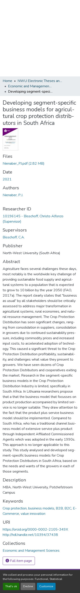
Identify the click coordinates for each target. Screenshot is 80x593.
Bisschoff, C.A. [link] (14, 237)
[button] (31, 550)
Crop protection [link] (15, 508)
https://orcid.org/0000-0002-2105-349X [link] (35, 529)
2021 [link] (7, 179)
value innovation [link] (33, 513)
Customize (46, 586)
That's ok (11, 586)
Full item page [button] (20, 560)
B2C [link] (67, 508)
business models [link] (41, 508)
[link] (40, 163)
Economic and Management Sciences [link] (30, 86)
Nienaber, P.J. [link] (13, 195)
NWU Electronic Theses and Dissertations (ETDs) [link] (40, 80)
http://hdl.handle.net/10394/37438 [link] (30, 534)
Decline (28, 586)
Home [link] (7, 80)
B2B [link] (59, 508)
